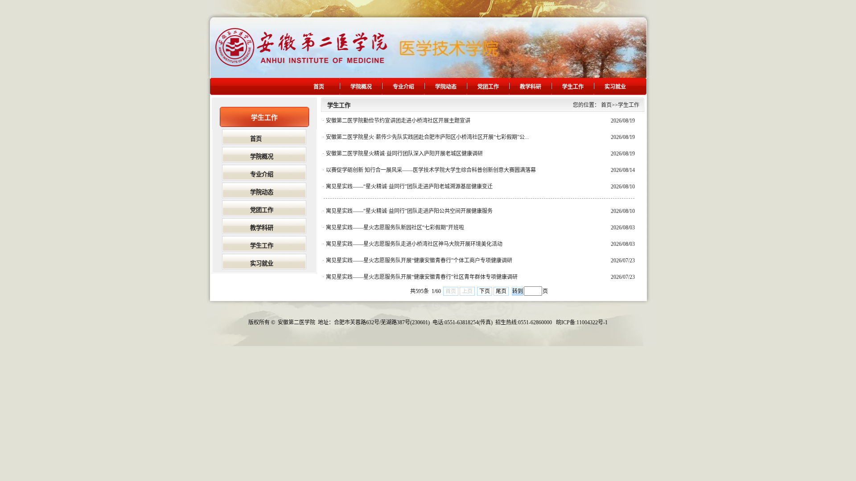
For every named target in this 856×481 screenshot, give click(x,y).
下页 (484, 291)
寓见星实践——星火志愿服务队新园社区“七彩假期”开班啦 (395, 227)
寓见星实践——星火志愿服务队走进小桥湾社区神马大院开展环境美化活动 (414, 244)
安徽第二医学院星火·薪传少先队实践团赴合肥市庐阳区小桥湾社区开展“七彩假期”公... (427, 137)
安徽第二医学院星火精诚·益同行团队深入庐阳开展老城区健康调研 (404, 154)
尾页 (501, 291)
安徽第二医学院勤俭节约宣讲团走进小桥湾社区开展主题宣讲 (398, 121)
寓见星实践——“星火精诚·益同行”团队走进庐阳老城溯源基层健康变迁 (409, 186)
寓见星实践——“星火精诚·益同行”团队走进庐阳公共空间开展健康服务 (409, 211)
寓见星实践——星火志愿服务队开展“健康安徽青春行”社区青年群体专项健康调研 (422, 277)
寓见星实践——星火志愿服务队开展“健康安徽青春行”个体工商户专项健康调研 (419, 260)
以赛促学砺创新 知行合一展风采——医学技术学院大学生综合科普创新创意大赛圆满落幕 (431, 170)
